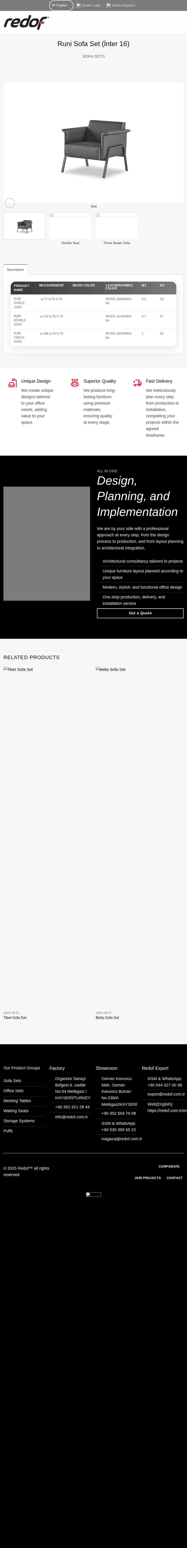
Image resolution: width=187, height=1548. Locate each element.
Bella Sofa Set (107, 1018)
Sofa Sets (93, 56)
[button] (180, 22)
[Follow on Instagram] (93, 1174)
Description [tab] (15, 269)
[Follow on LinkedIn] (100, 1174)
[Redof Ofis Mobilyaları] (45, 22)
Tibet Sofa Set (14, 1018)
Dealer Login (91, 5)
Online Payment (123, 5)
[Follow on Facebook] (87, 1174)
